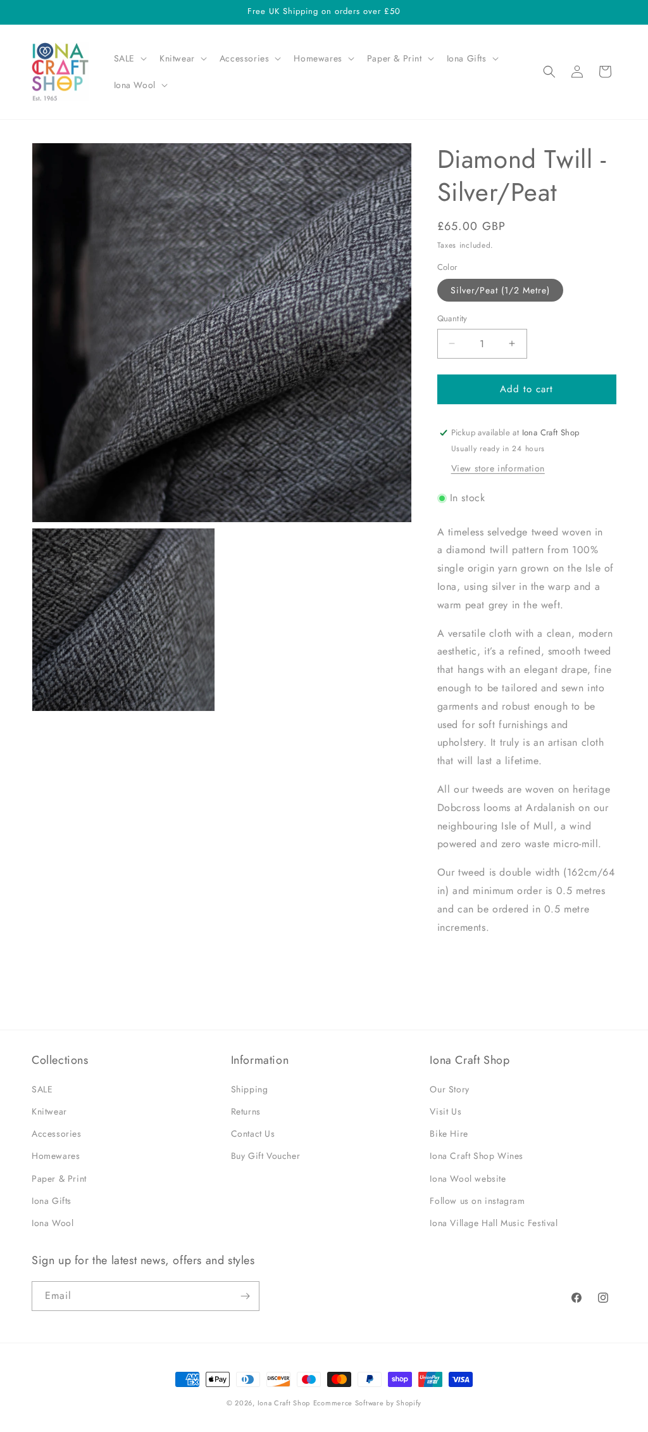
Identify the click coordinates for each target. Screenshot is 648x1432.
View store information (498, 468)
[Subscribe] (245, 1296)
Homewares (56, 1155)
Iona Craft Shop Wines (476, 1155)
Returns (246, 1111)
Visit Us (445, 1111)
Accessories (57, 1133)
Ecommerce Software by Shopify (367, 1403)
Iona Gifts (52, 1200)
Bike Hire (449, 1133)
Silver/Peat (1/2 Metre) (500, 290)
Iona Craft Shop (284, 1403)
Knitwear (49, 1111)
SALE (42, 1089)
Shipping (249, 1089)
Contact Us (253, 1133)
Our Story (449, 1089)
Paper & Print (59, 1178)
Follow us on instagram (477, 1200)
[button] (129, 58)
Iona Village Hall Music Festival (494, 1223)
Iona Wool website (468, 1178)
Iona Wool (52, 1223)
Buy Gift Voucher (266, 1155)
